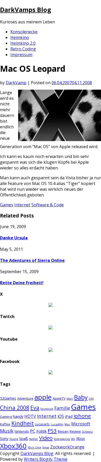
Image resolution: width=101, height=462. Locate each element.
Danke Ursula (14, 238)
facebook (46, 409)
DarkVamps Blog (25, 9)
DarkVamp (16, 82)
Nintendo (22, 431)
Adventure (25, 398)
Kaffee (5, 424)
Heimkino (19, 37)
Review (75, 431)
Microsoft (80, 424)
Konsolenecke (24, 32)
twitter (33, 439)
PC (32, 431)
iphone (82, 415)
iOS (60, 416)
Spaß (23, 438)
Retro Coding (23, 49)
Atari (70, 398)
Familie (62, 408)
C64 (91, 398)
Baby (81, 397)
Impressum (21, 54)
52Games (8, 398)
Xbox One (34, 447)
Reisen (63, 431)
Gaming (6, 416)
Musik (6, 430)
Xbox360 (13, 446)
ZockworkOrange (67, 447)
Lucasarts (42, 424)
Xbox (80, 438)
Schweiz (87, 431)
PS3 (52, 430)
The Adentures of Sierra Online (32, 260)
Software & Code (47, 205)
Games (6, 205)
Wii (73, 439)
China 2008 (14, 407)
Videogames (62, 439)
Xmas (45, 447)
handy (18, 416)
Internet (22, 205)
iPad (69, 416)
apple (43, 397)
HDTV (30, 416)
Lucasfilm (57, 424)
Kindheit (22, 423)
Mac (67, 424)
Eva (34, 407)
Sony (4, 438)
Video (46, 437)
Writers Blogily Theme (45, 459)
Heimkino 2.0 (22, 43)
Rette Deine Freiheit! (22, 283)
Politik (41, 431)
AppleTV (59, 398)
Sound (13, 439)
